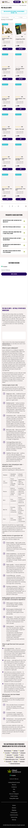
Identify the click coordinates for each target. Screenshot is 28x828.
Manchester (10, 757)
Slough (15, 761)
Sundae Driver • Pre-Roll (23, 284)
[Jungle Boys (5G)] (20, 37)
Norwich (22, 759)
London (16, 755)
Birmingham (7, 751)
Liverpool (9, 755)
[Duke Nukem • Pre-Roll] (20, 97)
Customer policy (14, 815)
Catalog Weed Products (14, 5)
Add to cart (20, 48)
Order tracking (16, 1)
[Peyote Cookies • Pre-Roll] (7, 127)
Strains (14, 805)
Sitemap (14, 820)
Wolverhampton (15, 763)
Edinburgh (15, 753)
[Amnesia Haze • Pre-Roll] (7, 67)
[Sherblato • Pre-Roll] (7, 157)
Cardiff (22, 751)
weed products (6, 343)
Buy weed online (4, 5)
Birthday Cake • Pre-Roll (14, 284)
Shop (7, 48)
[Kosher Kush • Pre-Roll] (7, 37)
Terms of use (14, 817)
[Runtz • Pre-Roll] (20, 127)
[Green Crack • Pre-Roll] (7, 97)
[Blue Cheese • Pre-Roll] (7, 187)
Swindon (22, 761)
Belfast (16, 751)
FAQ (14, 789)
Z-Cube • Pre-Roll (5, 283)
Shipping (14, 810)
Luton (22, 755)
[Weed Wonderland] (5, 2)
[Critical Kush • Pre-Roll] (20, 187)
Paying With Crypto (14, 798)
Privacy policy (14, 812)
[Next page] (26, 206)
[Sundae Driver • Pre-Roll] (20, 157)
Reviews (14, 808)
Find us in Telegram (14, 794)
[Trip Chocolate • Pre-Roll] (20, 67)
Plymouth (8, 761)
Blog (14, 791)
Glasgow (22, 753)
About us (14, 784)
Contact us (14, 787)
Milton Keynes (20, 757)
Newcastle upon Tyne (11, 759)
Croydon (7, 753)
